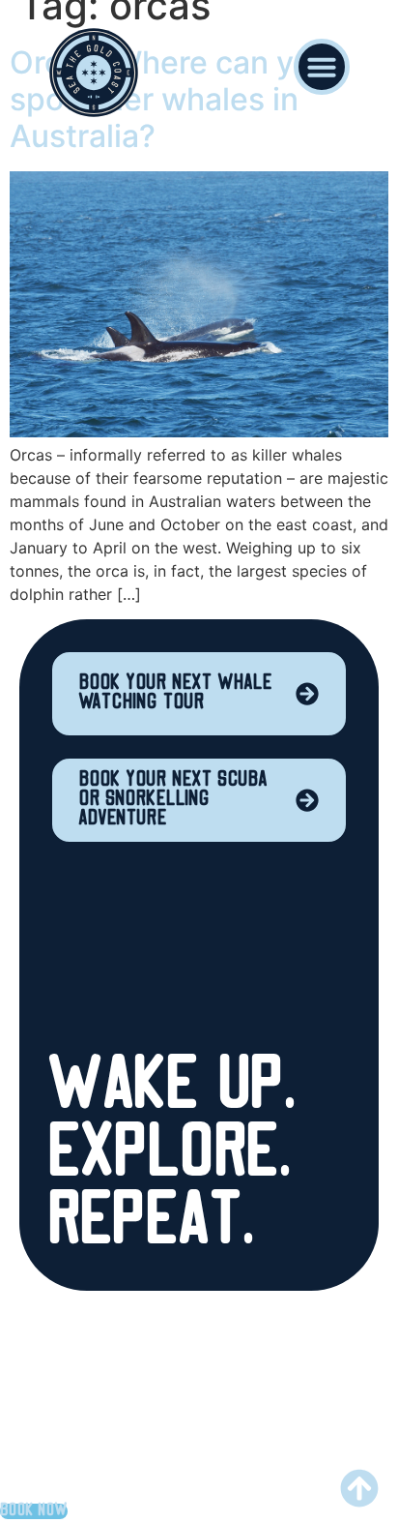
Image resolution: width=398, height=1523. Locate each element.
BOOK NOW (34, 1511)
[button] (322, 67)
